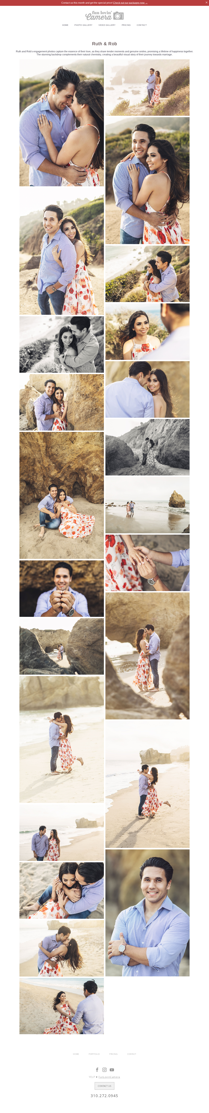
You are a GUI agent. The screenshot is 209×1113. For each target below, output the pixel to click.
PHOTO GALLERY (83, 25)
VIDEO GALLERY (107, 25)
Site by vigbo (104, 1106)
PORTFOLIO (94, 1054)
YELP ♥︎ (104, 1077)
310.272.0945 (104, 1095)
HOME (65, 25)
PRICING (126, 25)
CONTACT (142, 25)
